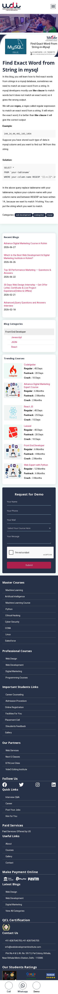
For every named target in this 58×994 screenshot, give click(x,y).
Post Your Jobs (12, 810)
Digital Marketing (13, 904)
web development (23, 215)
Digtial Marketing (13, 671)
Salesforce (10, 641)
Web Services (12, 750)
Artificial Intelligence (15, 596)
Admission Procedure (16, 701)
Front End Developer (15, 331)
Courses (9, 850)
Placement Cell (12, 720)
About (8, 844)
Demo (37, 991)
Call (9, 991)
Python (9, 609)
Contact (9, 862)
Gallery (8, 732)
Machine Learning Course (17, 603)
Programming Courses (16, 677)
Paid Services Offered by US (16, 831)
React (14, 347)
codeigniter (39, 215)
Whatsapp (23, 991)
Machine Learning (14, 590)
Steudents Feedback (15, 726)
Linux (8, 634)
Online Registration (14, 707)
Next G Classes (12, 757)
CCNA (8, 628)
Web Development (14, 665)
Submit (29, 565)
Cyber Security (12, 622)
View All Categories (14, 911)
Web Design (11, 658)
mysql (49, 215)
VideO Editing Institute (16, 769)
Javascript (16, 337)
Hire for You (11, 816)
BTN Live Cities (12, 763)
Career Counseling (14, 694)
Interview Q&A (12, 797)
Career (8, 803)
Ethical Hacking (12, 615)
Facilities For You (13, 713)
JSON (14, 342)
